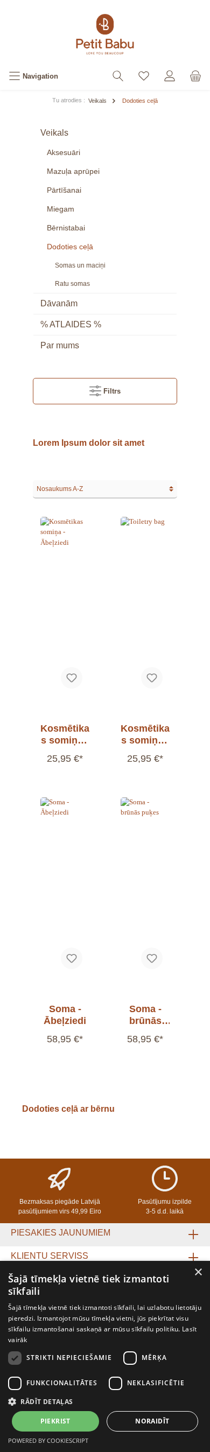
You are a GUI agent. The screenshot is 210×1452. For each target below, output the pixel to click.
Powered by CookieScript (48, 1440)
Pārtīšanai (64, 190)
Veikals (54, 132)
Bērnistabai (66, 227)
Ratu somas (72, 283)
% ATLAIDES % (70, 324)
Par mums (59, 345)
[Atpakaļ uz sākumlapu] (105, 34)
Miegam (60, 209)
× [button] (198, 1272)
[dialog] (105, 1356)
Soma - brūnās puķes (145, 1015)
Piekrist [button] (55, 1421)
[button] (105, 1401)
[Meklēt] (118, 76)
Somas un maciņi (80, 265)
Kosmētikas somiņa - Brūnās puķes (145, 734)
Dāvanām (59, 303)
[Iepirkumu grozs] (195, 76)
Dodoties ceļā (70, 246)
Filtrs (111, 391)
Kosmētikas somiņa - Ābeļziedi (64, 734)
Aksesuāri (63, 152)
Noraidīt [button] (152, 1421)
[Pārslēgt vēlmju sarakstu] (71, 678)
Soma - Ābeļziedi (65, 1015)
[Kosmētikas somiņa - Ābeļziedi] (64, 606)
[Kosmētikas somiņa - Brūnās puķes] (145, 606)
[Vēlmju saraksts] (144, 76)
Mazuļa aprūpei (73, 171)
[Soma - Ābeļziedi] (64, 886)
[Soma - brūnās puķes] (145, 886)
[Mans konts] (170, 76)
